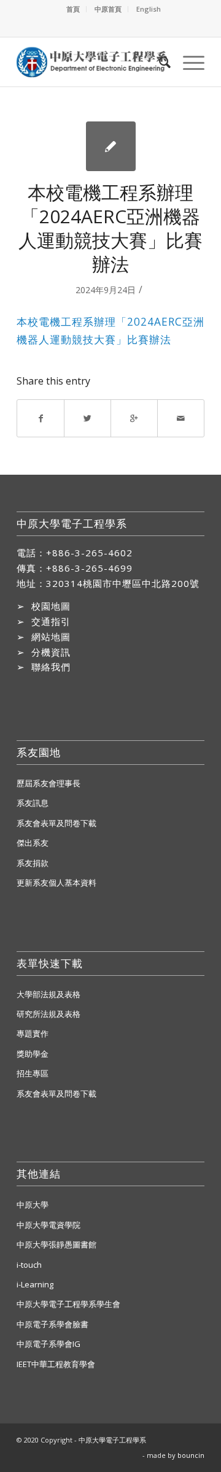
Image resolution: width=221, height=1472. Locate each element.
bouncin (190, 1455)
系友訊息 (32, 802)
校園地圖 (51, 606)
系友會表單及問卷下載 (56, 823)
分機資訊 (51, 652)
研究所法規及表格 (48, 1013)
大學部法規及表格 (48, 994)
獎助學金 (32, 1053)
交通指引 (51, 621)
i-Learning (35, 1284)
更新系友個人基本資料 (56, 882)
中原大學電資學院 (48, 1224)
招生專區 (32, 1073)
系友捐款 (32, 862)
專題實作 (32, 1033)
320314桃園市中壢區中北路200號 (123, 583)
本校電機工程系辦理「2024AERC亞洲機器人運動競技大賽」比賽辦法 (110, 228)
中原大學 (32, 1204)
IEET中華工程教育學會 (56, 1364)
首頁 (73, 8)
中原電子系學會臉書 (52, 1324)
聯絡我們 (51, 667)
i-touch (29, 1264)
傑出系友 (32, 842)
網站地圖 (51, 637)
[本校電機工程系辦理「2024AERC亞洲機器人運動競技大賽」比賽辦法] (111, 146)
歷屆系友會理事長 (48, 783)
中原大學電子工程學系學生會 (68, 1303)
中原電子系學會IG (48, 1343)
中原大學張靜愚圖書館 (56, 1244)
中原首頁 (108, 8)
